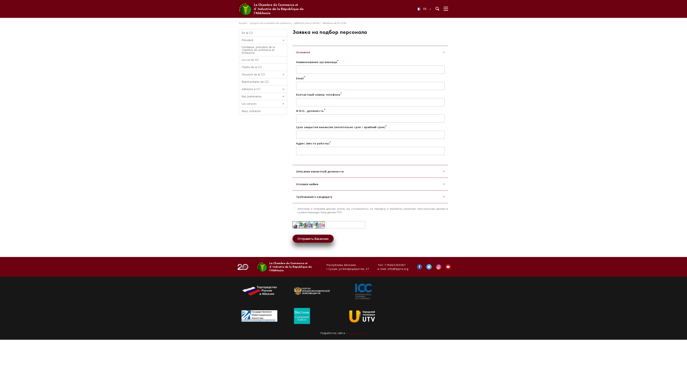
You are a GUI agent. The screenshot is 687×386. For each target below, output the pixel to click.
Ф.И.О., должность (310, 111)
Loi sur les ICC (250, 59)
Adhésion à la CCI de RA (307, 23)
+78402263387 (395, 265)
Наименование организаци (317, 62)
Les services (249, 103)
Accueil (242, 23)
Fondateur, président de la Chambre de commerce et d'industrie (258, 50)
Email (300, 78)
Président (248, 40)
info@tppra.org (398, 269)
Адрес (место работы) (313, 143)
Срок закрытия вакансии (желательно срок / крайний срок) (341, 127)
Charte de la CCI (252, 67)
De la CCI (247, 32)
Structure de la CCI (253, 74)
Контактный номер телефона (319, 94)
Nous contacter (251, 111)
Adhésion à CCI (251, 89)
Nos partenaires (252, 96)
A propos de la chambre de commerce (270, 23)
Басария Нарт (357, 333)
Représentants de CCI (255, 81)
